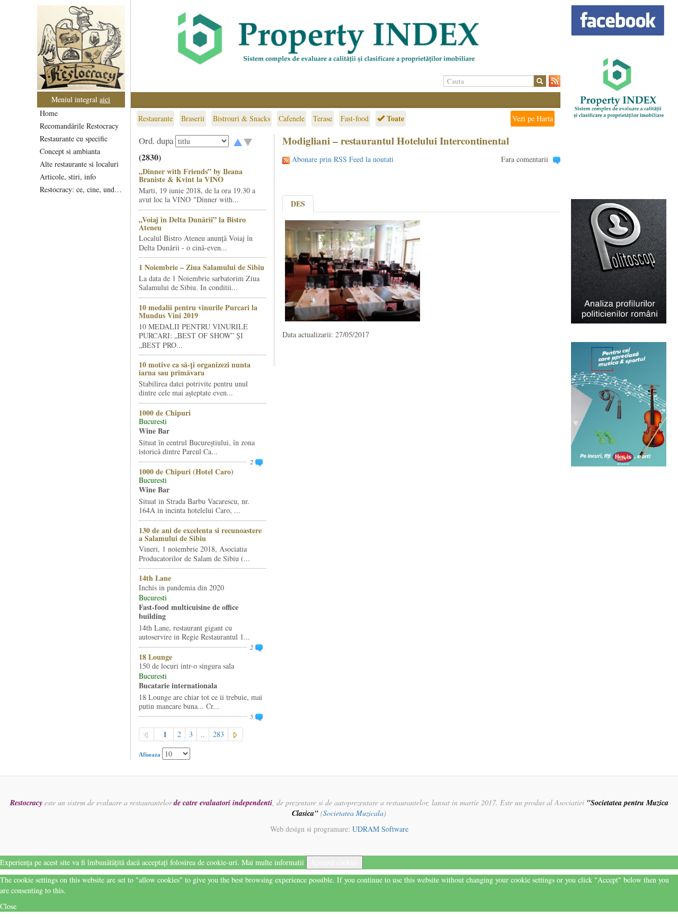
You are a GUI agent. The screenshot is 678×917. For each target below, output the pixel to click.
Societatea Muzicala (353, 813)
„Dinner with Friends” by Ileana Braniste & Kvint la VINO (191, 175)
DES (298, 203)
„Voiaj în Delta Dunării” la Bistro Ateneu (192, 223)
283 (218, 734)
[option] (345, 38)
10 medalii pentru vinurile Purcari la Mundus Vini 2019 (198, 311)
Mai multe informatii (273, 862)
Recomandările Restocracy (79, 126)
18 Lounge (155, 656)
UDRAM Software (380, 829)
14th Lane (155, 577)
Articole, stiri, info (68, 177)
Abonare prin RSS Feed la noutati (343, 159)
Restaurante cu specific (74, 138)
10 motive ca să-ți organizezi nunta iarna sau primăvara (195, 368)
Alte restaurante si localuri (79, 164)
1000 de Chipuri (165, 412)
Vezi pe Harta (532, 118)
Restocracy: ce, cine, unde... (82, 189)
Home (49, 113)
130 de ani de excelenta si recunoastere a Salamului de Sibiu (200, 534)
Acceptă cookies (334, 862)
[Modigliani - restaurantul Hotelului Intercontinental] (352, 270)
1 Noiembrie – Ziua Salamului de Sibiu (201, 267)
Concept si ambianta (70, 151)
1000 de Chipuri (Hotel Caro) (186, 471)
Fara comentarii (524, 159)
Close (8, 906)
